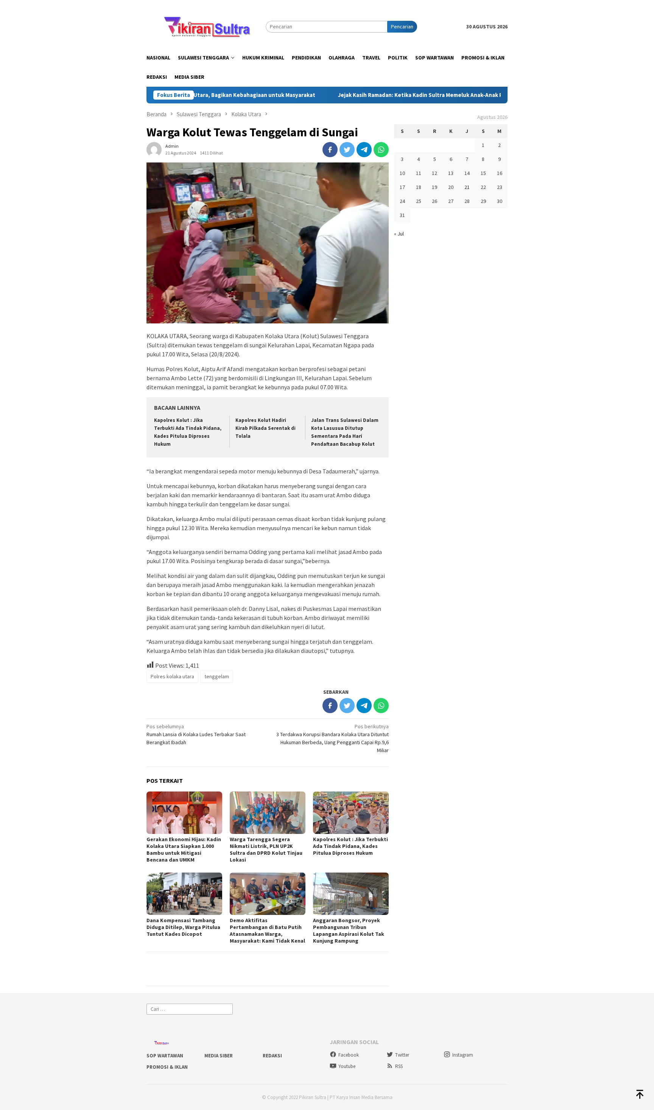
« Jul (399, 233)
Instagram (462, 1055)
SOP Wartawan (164, 1055)
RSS (399, 1066)
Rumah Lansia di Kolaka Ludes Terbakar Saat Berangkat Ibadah (196, 734)
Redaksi (272, 1055)
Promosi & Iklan (167, 1067)
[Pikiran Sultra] (206, 26)
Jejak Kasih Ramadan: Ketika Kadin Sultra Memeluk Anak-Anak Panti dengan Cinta (407, 95)
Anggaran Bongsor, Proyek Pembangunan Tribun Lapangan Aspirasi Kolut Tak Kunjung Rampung (348, 930)
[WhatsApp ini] (381, 149)
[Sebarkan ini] (330, 149)
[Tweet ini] (347, 149)
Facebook (348, 1055)
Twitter (402, 1055)
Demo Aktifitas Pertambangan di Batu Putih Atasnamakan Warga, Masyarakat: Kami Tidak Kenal (267, 930)
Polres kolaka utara (172, 676)
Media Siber (218, 1055)
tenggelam (216, 676)
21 (467, 187)
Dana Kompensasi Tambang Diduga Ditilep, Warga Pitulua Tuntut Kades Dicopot (183, 927)
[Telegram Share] (364, 149)
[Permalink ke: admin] (154, 149)
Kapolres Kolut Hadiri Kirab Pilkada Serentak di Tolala (265, 428)
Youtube (346, 1066)
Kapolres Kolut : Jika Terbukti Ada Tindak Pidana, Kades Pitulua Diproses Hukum (350, 846)
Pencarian (402, 26)
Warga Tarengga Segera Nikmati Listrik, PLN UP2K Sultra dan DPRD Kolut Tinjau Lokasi (266, 849)
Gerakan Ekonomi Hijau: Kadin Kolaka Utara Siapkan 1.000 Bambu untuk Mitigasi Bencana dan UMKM (183, 849)
